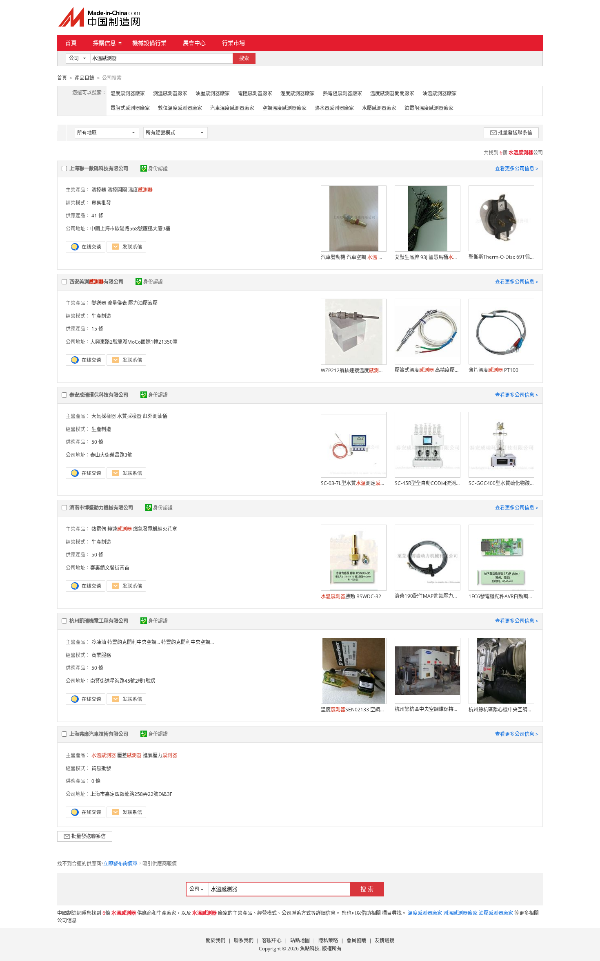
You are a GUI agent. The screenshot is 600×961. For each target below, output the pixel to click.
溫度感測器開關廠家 (392, 93)
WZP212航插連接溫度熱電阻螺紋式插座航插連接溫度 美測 (353, 370)
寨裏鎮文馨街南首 (109, 567)
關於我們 (215, 940)
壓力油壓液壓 (143, 302)
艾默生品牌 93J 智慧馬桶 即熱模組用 (427, 257)
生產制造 (101, 316)
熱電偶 (98, 528)
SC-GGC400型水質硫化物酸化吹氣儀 (501, 483)
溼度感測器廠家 (297, 93)
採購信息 (104, 43)
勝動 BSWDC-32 (351, 596)
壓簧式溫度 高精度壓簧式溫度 (427, 370)
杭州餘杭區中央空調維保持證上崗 (427, 709)
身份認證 (158, 168)
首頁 (71, 43)
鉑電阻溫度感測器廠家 (428, 108)
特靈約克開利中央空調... (133, 642)
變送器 (98, 302)
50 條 (97, 441)
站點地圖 (300, 940)
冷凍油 (98, 642)
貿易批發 (101, 202)
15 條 (97, 328)
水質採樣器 (129, 416)
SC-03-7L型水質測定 (353, 483)
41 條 (97, 215)
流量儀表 (117, 302)
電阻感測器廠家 (255, 93)
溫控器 (98, 189)
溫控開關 (117, 189)
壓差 (129, 755)
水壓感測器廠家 (379, 108)
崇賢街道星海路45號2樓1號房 (123, 680)
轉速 (119, 528)
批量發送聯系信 (515, 132)
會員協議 (356, 940)
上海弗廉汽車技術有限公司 (98, 734)
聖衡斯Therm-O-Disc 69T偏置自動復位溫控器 (501, 256)
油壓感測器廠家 (213, 93)
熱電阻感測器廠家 (342, 93)
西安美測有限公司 (96, 281)
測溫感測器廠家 (170, 93)
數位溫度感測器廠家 (180, 108)
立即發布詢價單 (120, 863)
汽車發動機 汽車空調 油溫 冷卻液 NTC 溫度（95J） (353, 257)
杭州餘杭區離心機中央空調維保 (501, 709)
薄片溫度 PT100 (493, 370)
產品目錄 (84, 77)
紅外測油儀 (155, 416)
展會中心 (194, 43)
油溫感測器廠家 (439, 93)
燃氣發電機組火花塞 (155, 528)
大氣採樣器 (103, 416)
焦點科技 (310, 948)
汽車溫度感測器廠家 (232, 108)
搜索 (244, 58)
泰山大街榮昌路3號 (111, 454)
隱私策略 (328, 940)
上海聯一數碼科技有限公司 (98, 168)
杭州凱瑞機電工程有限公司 (98, 620)
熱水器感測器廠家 (334, 108)
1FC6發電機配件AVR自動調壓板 (501, 596)
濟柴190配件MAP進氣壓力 (427, 595)
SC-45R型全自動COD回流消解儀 (427, 483)
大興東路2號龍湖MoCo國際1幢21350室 (134, 341)
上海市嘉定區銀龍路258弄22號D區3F (131, 794)
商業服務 (101, 655)
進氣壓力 (160, 755)
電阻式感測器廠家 (130, 108)
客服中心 (272, 940)
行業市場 (233, 43)
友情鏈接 (384, 940)
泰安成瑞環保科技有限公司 (98, 394)
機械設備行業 (149, 43)
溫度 (140, 189)
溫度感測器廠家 (128, 93)
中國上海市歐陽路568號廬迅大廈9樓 (130, 228)
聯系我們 (243, 940)
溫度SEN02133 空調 (353, 709)
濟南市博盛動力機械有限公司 (101, 507)
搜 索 (366, 889)
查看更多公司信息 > (516, 168)
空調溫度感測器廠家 (284, 108)
